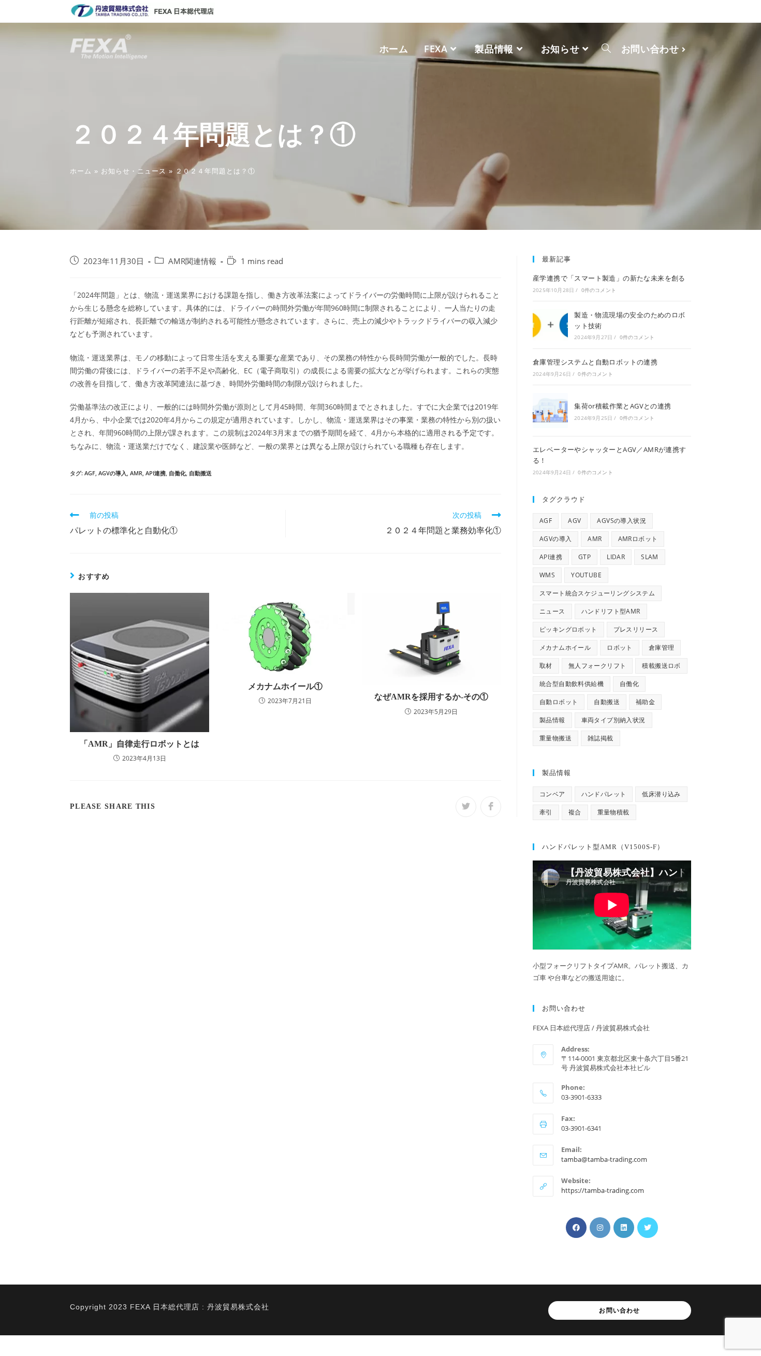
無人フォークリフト (597, 665)
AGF (89, 473)
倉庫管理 (662, 647)
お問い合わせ (619, 1310)
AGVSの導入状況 (621, 520)
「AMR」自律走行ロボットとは (139, 743)
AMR (136, 473)
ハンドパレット (603, 794)
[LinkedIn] (623, 1227)
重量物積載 (613, 812)
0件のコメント (598, 290)
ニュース (552, 611)
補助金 (645, 701)
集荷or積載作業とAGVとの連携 (622, 406)
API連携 (155, 473)
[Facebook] (576, 1227)
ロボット (620, 647)
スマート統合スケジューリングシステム (597, 593)
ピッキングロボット (568, 629)
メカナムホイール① (285, 686)
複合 (574, 812)
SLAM (649, 556)
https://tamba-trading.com (602, 1190)
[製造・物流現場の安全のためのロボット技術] (550, 325)
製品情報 (552, 720)
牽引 (545, 812)
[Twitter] (647, 1227)
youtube (586, 575)
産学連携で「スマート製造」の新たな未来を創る (609, 278)
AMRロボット (638, 538)
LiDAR (616, 556)
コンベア (552, 794)
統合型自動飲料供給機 (571, 683)
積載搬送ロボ (661, 665)
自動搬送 (200, 473)
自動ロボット (558, 701)
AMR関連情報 (192, 261)
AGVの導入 (112, 473)
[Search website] (606, 48)
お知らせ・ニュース (133, 171)
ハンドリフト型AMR (610, 611)
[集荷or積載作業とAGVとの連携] (550, 410)
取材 (545, 665)
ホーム (81, 171)
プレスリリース (635, 629)
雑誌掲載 (600, 738)
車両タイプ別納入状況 (613, 720)
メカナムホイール (565, 647)
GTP (584, 556)
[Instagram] (600, 1227)
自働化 (177, 473)
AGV (574, 520)
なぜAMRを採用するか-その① (431, 696)
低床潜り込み (661, 794)
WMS (547, 575)
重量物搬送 (555, 738)
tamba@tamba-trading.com (604, 1159)
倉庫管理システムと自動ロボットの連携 (595, 362)
